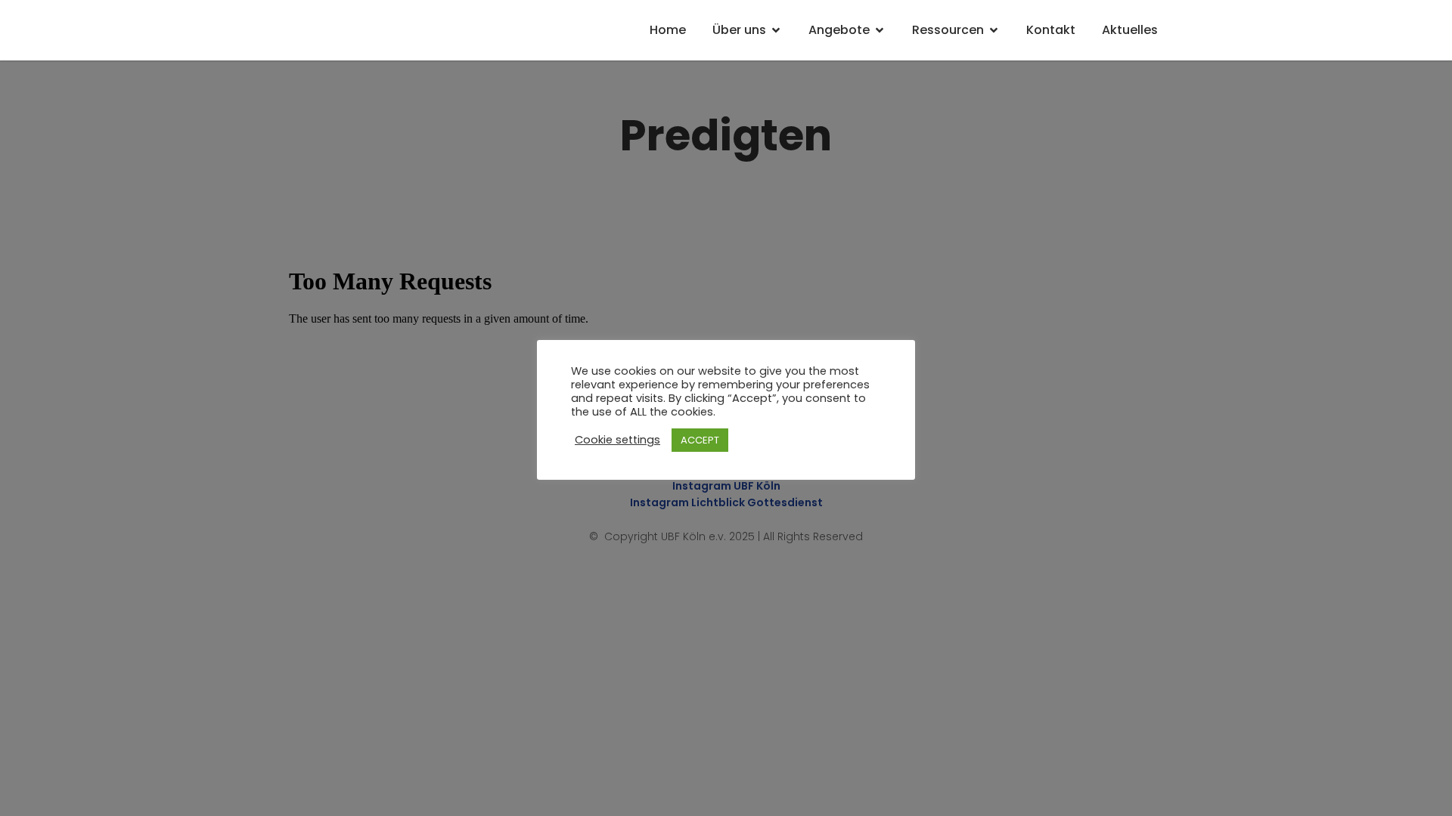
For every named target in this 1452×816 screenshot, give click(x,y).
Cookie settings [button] (617, 440)
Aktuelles (1130, 30)
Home (668, 30)
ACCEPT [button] (700, 440)
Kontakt (1050, 30)
